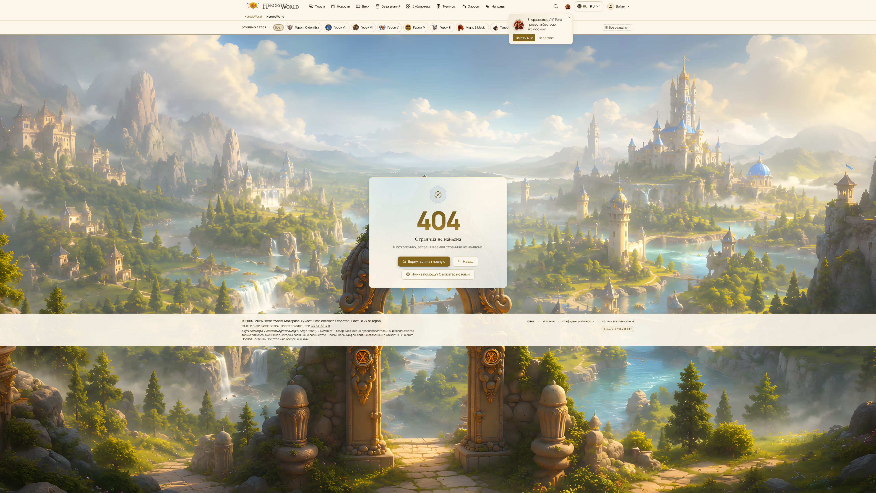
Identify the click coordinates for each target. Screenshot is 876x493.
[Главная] (272, 6)
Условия (549, 321)
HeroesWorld (253, 16)
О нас (531, 321)
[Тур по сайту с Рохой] (568, 6)
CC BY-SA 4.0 (320, 326)
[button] (618, 6)
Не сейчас (546, 38)
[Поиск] (556, 6)
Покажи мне (524, 38)
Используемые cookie (618, 321)
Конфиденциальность (578, 321)
